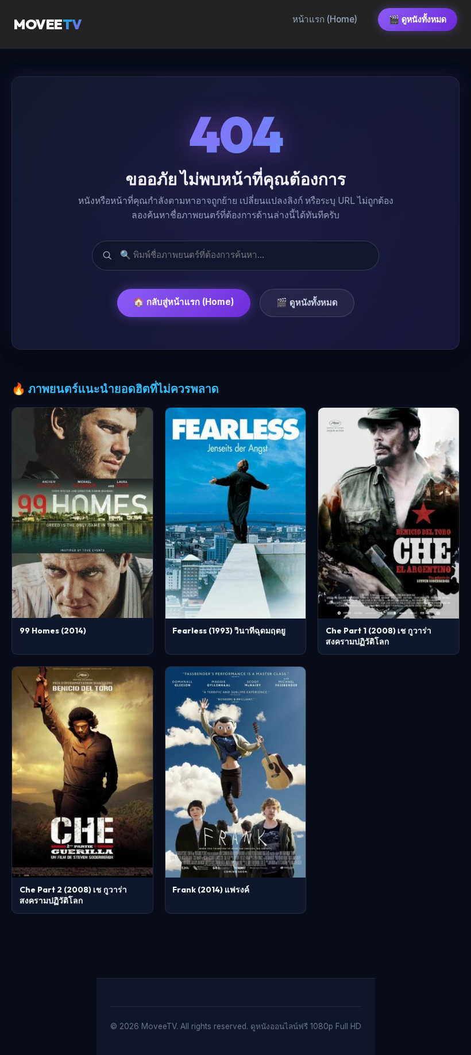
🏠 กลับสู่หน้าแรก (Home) (183, 301)
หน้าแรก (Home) (324, 19)
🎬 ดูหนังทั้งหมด (417, 19)
